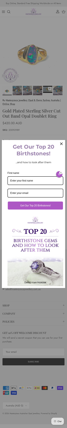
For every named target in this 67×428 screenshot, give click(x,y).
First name (13, 173)
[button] (59, 174)
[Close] (61, 144)
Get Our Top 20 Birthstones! (35, 205)
